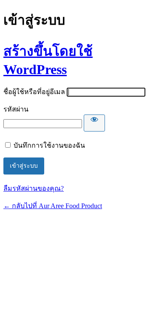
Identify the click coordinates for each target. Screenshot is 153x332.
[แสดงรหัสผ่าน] (94, 123)
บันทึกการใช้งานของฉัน (49, 145)
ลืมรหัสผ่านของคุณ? (33, 188)
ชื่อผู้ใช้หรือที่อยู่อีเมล (34, 91)
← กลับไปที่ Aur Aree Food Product (52, 205)
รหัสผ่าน (15, 109)
